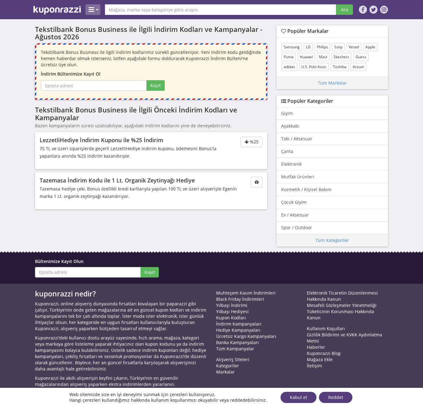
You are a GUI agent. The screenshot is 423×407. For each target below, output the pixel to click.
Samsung (292, 47)
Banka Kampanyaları (237, 342)
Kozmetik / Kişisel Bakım (306, 189)
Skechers (341, 56)
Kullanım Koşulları (326, 328)
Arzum (358, 66)
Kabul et (298, 397)
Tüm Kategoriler (332, 240)
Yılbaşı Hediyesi (232, 311)
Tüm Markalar (332, 83)
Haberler (316, 347)
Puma (289, 56)
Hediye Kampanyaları (238, 330)
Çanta (287, 151)
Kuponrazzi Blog (324, 353)
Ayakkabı (290, 126)
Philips (322, 47)
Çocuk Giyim (294, 202)
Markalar (225, 372)
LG (308, 47)
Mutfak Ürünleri (297, 177)
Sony (338, 47)
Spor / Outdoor (296, 227)
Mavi (323, 56)
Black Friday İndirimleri (240, 299)
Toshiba (340, 66)
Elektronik (291, 164)
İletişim (314, 366)
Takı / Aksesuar (296, 139)
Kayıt (155, 85)
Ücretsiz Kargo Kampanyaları (246, 336)
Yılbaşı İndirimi (231, 305)
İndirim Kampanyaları (238, 324)
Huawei (306, 56)
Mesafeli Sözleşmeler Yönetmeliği (342, 305)
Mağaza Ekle (320, 359)
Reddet (335, 397)
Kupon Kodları (231, 318)
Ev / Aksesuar (295, 215)
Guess (360, 56)
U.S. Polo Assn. (314, 66)
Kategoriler (227, 366)
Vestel (354, 47)
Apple (370, 47)
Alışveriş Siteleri (232, 359)
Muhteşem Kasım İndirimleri (246, 293)
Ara (344, 9)
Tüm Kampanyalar (235, 349)
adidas (289, 66)
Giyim (287, 113)
